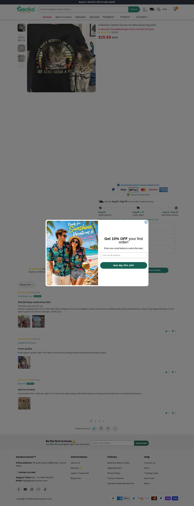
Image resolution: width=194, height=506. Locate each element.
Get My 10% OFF (123, 265)
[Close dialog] (146, 222)
